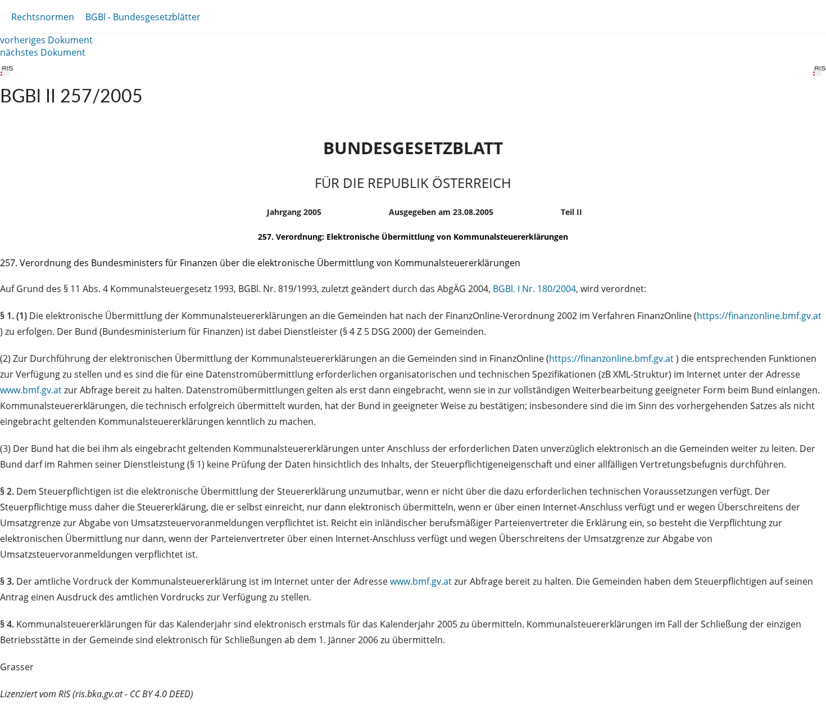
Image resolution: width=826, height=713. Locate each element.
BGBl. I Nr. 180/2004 (534, 288)
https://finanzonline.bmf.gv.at (759, 316)
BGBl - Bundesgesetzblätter (143, 17)
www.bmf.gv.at (32, 390)
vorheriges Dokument (46, 40)
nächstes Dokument (42, 52)
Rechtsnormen (42, 17)
